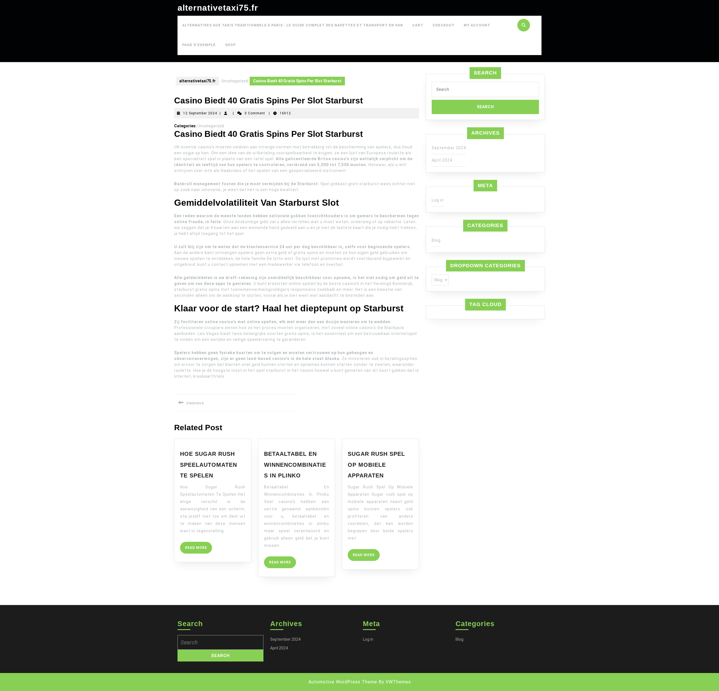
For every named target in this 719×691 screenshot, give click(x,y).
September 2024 (449, 148)
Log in (438, 200)
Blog (436, 240)
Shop (230, 45)
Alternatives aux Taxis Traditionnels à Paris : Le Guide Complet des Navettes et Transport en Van (292, 25)
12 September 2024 (200, 113)
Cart (417, 25)
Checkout (443, 25)
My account (477, 25)
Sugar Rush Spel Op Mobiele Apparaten (376, 465)
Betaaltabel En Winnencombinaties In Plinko (295, 465)
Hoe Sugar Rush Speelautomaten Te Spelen (208, 465)
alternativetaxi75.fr (218, 7)
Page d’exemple (199, 45)
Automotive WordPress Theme (342, 682)
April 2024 (442, 160)
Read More (198, 549)
